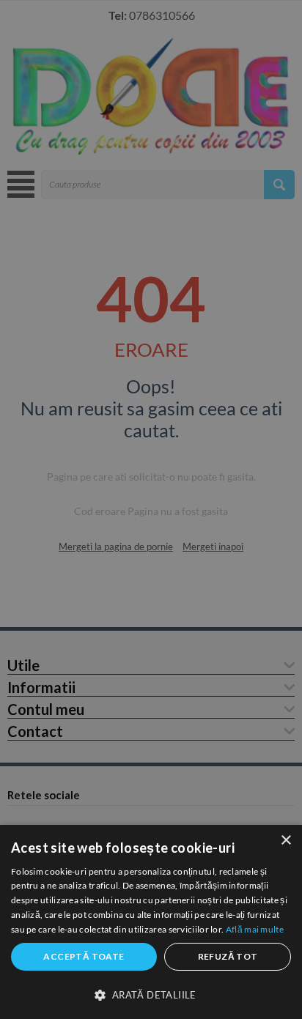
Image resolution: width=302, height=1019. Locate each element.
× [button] (285, 840)
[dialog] (151, 922)
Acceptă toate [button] (83, 956)
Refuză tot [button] (228, 956)
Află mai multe (255, 929)
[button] (151, 994)
